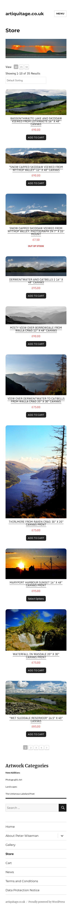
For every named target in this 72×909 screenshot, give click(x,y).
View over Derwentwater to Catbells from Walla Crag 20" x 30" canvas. (36, 399)
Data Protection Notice (23, 890)
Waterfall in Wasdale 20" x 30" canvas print (36, 655)
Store (10, 854)
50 (26, 67)
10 (16, 67)
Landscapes (11, 786)
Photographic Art (14, 779)
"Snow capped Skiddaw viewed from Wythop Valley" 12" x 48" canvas (36, 168)
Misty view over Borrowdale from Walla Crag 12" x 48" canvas (36, 329)
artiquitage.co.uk (25, 13)
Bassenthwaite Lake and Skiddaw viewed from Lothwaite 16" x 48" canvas (36, 121)
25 (21, 67)
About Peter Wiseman (22, 836)
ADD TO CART (36, 137)
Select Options (36, 599)
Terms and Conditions (22, 881)
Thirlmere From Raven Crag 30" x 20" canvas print (36, 523)
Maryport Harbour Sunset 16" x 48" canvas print (36, 583)
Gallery (11, 845)
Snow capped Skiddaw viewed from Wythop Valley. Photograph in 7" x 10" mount (36, 231)
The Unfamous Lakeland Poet (20, 793)
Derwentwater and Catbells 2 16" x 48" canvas (36, 280)
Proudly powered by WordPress (46, 901)
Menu (60, 13)
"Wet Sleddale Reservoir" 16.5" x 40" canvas (36, 719)
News (10, 872)
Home (10, 826)
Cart (9, 863)
